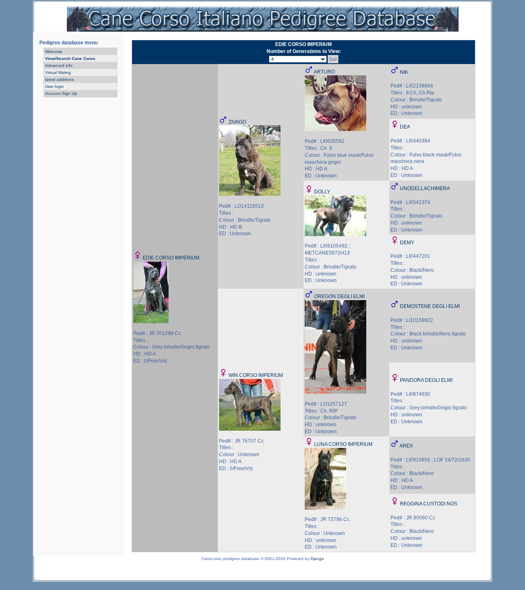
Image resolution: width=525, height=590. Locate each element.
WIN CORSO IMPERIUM (255, 375)
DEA (405, 127)
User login (54, 86)
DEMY (407, 243)
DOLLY (322, 192)
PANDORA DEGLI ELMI (426, 380)
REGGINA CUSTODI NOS (428, 504)
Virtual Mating (58, 72)
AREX (406, 446)
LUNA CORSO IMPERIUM (343, 444)
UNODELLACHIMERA (425, 188)
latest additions (59, 79)
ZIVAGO (237, 122)
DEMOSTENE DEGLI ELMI (430, 306)
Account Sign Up (61, 93)
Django (317, 558)
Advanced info (59, 65)
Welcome (53, 51)
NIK (404, 72)
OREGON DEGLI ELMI (339, 296)
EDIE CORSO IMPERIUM (171, 258)
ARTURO (324, 72)
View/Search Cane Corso (70, 58)
